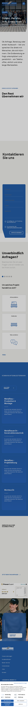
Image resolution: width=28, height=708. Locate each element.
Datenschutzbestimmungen (20, 683)
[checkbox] (2, 694)
